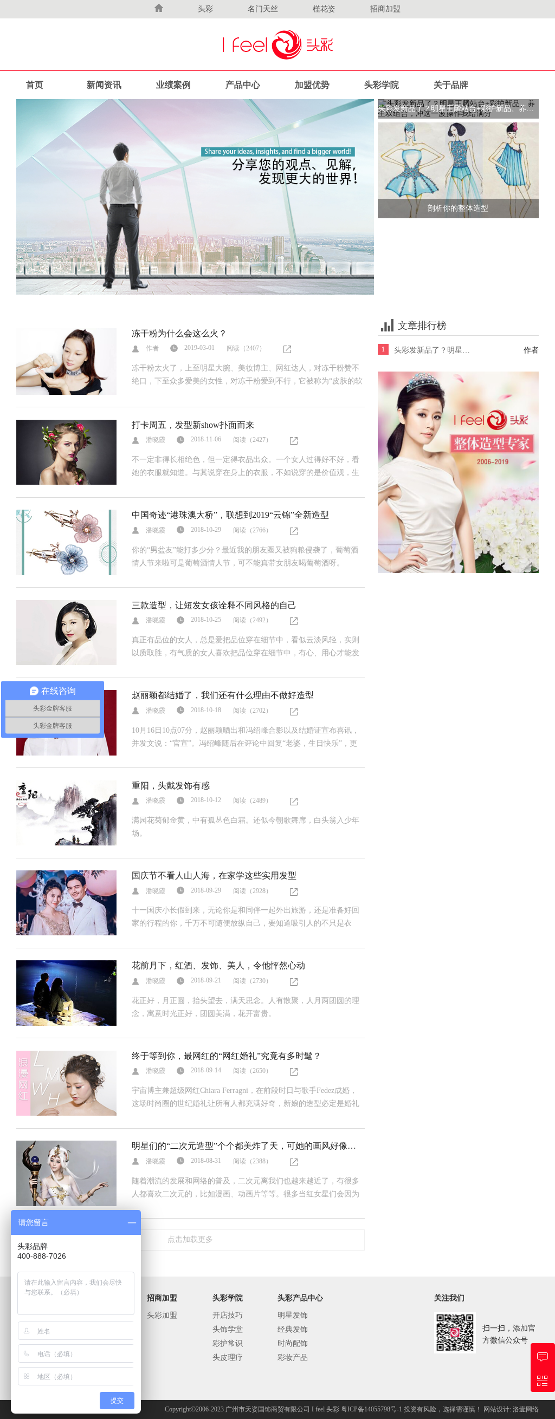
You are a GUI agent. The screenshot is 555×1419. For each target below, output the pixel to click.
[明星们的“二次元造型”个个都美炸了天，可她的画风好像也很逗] (66, 1173)
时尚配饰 (293, 1343)
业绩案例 (173, 84)
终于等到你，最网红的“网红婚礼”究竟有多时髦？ (226, 1055)
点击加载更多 (190, 1239)
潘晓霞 (155, 440)
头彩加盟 (162, 1315)
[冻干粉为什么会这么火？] (66, 360)
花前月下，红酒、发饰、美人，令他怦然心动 (218, 965)
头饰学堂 (227, 1329)
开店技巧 (227, 1315)
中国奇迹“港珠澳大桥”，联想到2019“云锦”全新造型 (230, 514)
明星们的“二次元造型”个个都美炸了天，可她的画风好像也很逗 (252, 1145)
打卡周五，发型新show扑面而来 (193, 424)
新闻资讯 (104, 84)
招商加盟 (385, 9)
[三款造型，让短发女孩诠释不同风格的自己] (66, 632)
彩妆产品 (293, 1357)
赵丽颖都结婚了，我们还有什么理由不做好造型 (223, 695)
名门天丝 (263, 9)
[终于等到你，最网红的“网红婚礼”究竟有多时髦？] (66, 1082)
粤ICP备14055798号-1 (372, 1409)
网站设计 (496, 1409)
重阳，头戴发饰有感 (171, 785)
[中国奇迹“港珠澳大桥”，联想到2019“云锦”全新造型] (66, 542)
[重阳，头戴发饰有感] (66, 812)
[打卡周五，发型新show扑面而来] (66, 451)
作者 (152, 348)
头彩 (205, 9)
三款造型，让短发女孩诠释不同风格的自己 (214, 605)
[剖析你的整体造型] (458, 170)
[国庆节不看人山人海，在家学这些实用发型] (66, 902)
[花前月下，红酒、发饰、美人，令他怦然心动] (66, 992)
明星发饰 (293, 1315)
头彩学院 (381, 84)
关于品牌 (451, 84)
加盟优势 (312, 84)
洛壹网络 (526, 1409)
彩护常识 (227, 1343)
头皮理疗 (227, 1357)
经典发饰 (293, 1329)
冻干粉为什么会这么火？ (179, 333)
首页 (34, 84)
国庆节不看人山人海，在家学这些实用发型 (214, 875)
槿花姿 (324, 9)
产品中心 (242, 84)
